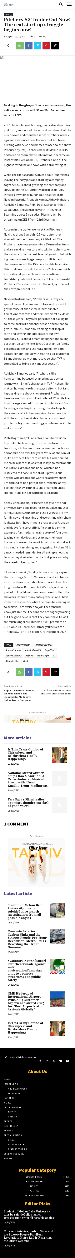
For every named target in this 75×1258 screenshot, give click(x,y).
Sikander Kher (12, 661)
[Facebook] (28, 45)
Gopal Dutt (49, 650)
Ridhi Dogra (43, 655)
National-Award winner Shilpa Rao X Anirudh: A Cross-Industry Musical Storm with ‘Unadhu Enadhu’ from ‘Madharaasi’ (28, 779)
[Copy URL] (55, 45)
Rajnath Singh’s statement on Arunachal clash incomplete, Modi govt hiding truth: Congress (19, 695)
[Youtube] (67, 1061)
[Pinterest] (46, 45)
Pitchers (29, 655)
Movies (8, 15)
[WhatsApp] (20, 45)
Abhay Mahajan (22, 644)
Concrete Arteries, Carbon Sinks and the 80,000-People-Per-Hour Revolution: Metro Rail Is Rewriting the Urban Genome (27, 939)
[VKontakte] (60, 1061)
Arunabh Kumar (13, 650)
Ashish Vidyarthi (33, 650)
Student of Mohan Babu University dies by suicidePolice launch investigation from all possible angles (25, 911)
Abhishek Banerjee (43, 644)
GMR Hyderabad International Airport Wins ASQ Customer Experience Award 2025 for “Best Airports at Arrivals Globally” (26, 1002)
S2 (53, 655)
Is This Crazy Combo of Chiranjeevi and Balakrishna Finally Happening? (25, 754)
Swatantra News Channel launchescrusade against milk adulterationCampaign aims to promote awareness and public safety (27, 970)
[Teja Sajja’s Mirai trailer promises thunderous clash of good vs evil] (59, 805)
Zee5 (25, 661)
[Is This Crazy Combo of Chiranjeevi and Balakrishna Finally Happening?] (59, 755)
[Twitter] (37, 45)
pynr (10, 36)
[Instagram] (47, 1061)
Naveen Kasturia (13, 655)
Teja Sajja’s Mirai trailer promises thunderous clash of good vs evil (28, 803)
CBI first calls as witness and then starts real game (56, 692)
